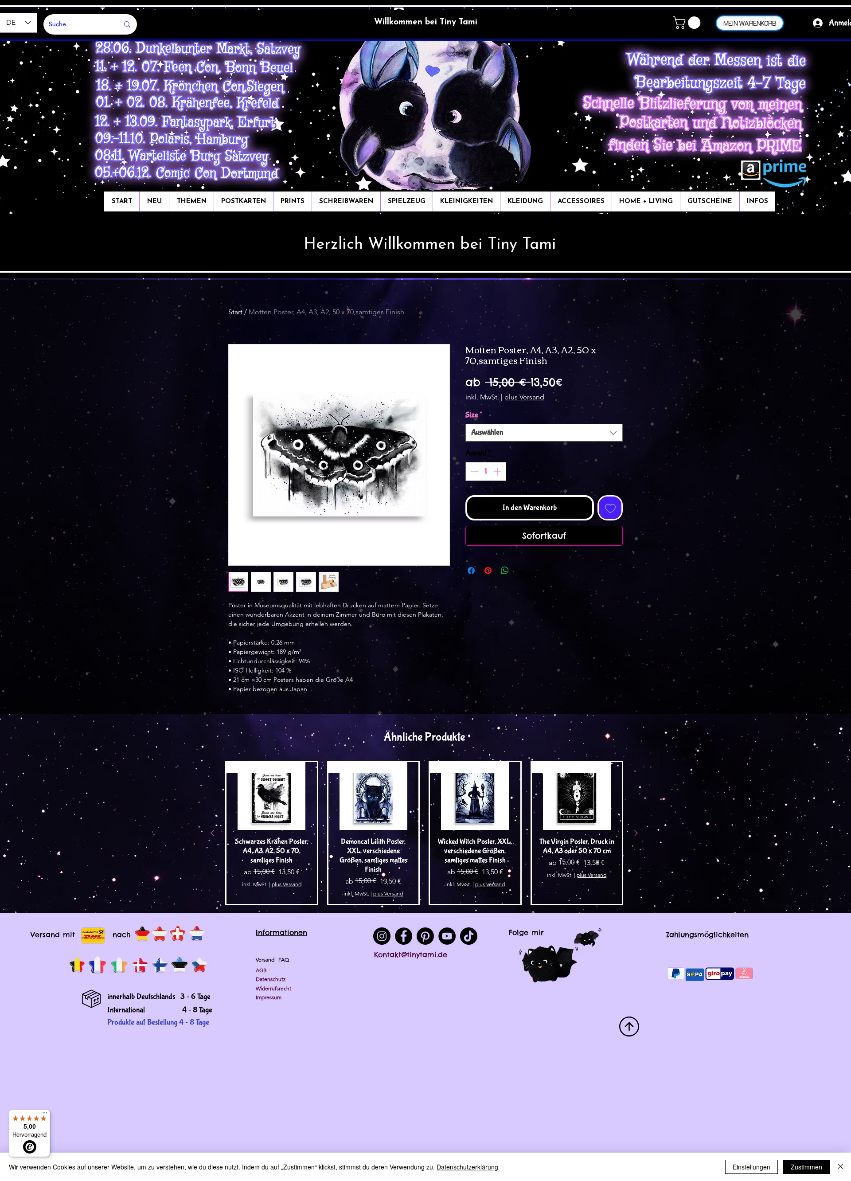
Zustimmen (806, 1166)
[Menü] (44, 1115)
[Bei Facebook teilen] (471, 570)
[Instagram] (381, 936)
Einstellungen (751, 1166)
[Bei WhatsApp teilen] (505, 570)
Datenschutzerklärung (467, 1166)
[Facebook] (403, 936)
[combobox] (544, 433)
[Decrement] (473, 471)
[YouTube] (447, 936)
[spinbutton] (485, 471)
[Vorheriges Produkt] (212, 833)
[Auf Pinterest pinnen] (488, 570)
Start (235, 312)
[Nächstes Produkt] (636, 833)
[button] (688, 22)
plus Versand (524, 397)
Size (473, 415)
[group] (424, 833)
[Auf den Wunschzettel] (610, 507)
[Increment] (498, 471)
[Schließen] (840, 1167)
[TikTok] (468, 936)
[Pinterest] (425, 936)
